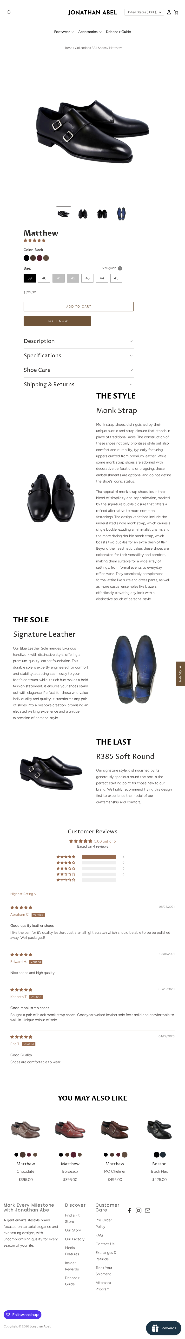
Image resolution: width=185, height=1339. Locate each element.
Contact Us (105, 1244)
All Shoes (99, 48)
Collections (83, 48)
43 (88, 278)
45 (116, 278)
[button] (35, 240)
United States (142, 12)
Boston (159, 1164)
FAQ (99, 1235)
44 (102, 278)
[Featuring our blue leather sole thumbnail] (121, 214)
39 (30, 278)
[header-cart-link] (174, 12)
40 (44, 278)
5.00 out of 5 (105, 841)
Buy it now (57, 321)
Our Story (73, 1230)
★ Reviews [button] (180, 673)
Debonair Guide (118, 32)
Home (68, 48)
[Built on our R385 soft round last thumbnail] (83, 214)
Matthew (25, 1164)
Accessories (88, 32)
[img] (21, 907)
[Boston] (159, 1130)
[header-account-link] (167, 12)
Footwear (62, 32)
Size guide (109, 268)
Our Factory (75, 1239)
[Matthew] (26, 1130)
